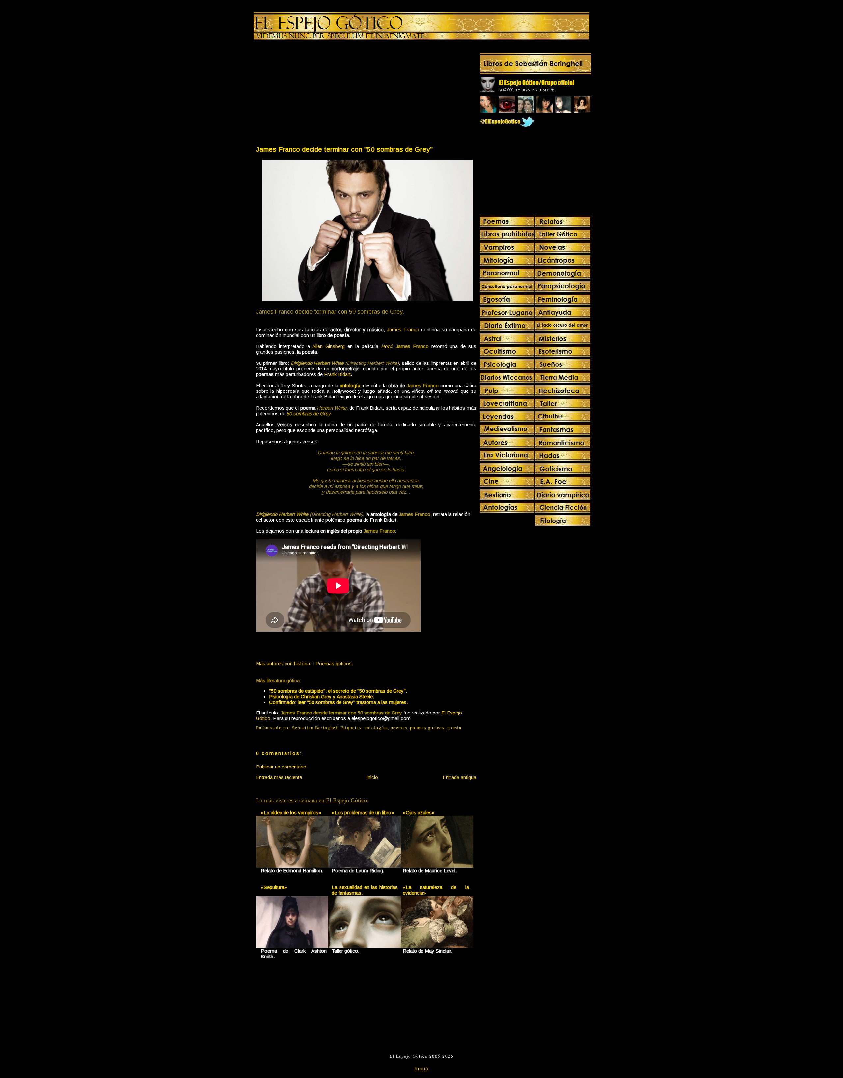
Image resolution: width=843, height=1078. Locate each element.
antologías (376, 728)
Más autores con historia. (283, 663)
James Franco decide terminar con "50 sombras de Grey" (344, 149)
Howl (386, 346)
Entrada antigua (459, 777)
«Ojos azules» (419, 812)
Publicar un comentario (281, 766)
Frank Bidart (337, 374)
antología (350, 385)
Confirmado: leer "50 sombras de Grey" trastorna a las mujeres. (338, 702)
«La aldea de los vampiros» (291, 812)
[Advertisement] (310, 94)
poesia (454, 728)
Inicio (372, 777)
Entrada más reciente (279, 777)
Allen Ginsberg (328, 346)
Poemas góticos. (334, 663)
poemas (399, 728)
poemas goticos (427, 728)
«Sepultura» (274, 887)
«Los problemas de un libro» (363, 812)
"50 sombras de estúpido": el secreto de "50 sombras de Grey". (338, 691)
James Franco (403, 329)
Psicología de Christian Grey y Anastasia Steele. (321, 696)
